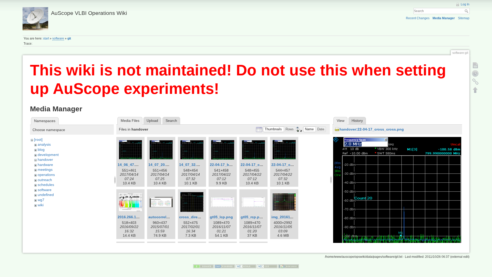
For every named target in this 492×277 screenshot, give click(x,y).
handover (45, 159)
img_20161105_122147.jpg (294, 217)
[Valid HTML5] (246, 266)
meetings (45, 169)
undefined (46, 195)
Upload (152, 120)
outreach (45, 180)
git (69, 38)
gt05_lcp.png (221, 217)
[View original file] (397, 191)
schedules (46, 185)
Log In (465, 4)
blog (41, 149)
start (46, 38)
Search (467, 11)
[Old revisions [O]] (475, 73)
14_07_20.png (160, 165)
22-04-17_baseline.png (230, 165)
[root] (38, 139)
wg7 (41, 200)
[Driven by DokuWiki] (288, 266)
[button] (273, 129)
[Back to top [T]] (475, 90)
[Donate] (203, 266)
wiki (41, 205)
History (357, 120)
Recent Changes (417, 18)
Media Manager (444, 18)
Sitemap (463, 18)
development (48, 155)
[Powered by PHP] (224, 266)
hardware (45, 165)
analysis (44, 144)
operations (46, 175)
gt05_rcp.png (252, 217)
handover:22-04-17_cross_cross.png (372, 129)
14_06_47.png (130, 165)
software (58, 38)
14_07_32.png (191, 165)
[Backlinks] (475, 81)
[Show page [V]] (475, 65)
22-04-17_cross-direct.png (263, 165)
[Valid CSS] (267, 266)
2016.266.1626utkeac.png (140, 217)
